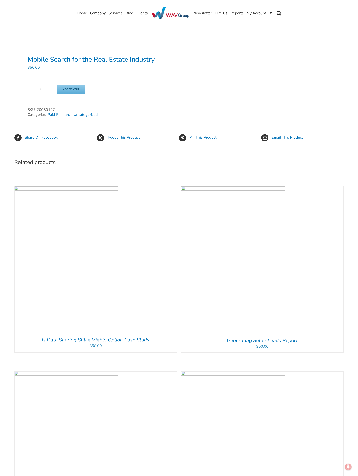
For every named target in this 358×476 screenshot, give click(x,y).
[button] (279, 13)
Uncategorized (86, 114)
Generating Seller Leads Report (262, 340)
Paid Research (60, 114)
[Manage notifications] (348, 467)
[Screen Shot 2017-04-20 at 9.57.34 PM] (93, 43)
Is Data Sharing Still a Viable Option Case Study (95, 339)
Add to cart (71, 89)
